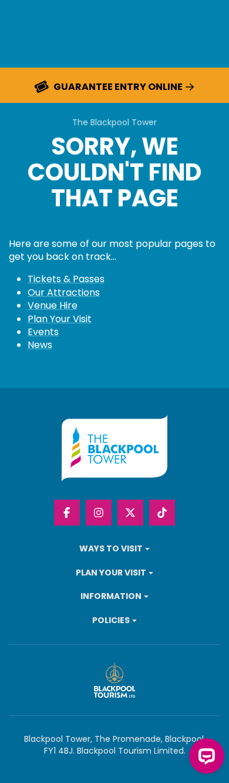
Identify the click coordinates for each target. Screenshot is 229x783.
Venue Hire (53, 305)
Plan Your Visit (60, 319)
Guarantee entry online (118, 87)
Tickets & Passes (66, 279)
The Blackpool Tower (114, 122)
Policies (111, 620)
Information (111, 596)
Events (43, 332)
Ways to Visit (111, 548)
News (40, 345)
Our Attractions (64, 292)
